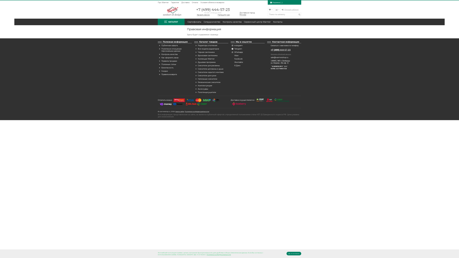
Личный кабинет (291, 10)
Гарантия (175, 2)
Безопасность (167, 68)
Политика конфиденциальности (197, 111)
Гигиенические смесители (209, 82)
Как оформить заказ (169, 58)
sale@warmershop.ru (279, 57)
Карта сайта (179, 111)
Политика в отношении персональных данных (171, 50)
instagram (238, 45)
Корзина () (277, 2)
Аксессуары (203, 89)
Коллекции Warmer (206, 59)
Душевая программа (207, 62)
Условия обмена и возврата (212, 2)
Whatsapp (238, 52)
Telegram (238, 49)
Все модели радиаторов (208, 49)
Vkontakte (238, 62)
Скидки (164, 71)
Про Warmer (163, 2)
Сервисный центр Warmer (257, 22)
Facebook (238, 59)
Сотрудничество (212, 22)
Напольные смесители (207, 79)
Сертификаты (194, 22)
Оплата (195, 2)
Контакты (277, 22)
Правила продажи (169, 61)
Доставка (185, 2)
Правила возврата (169, 74)
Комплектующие (205, 86)
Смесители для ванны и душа (210, 69)
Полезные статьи (168, 64)
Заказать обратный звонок (281, 54)
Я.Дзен (237, 65)
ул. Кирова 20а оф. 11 (280, 63)
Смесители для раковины (209, 65)
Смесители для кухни (207, 76)
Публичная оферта (169, 45)
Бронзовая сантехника (207, 55)
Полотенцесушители (207, 92)
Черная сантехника (206, 52)
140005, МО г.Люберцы (280, 61)
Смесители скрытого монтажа (211, 72)
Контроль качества (232, 22)
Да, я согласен (293, 253)
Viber (236, 55)
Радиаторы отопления (207, 45)
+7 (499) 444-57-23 (213, 9)
